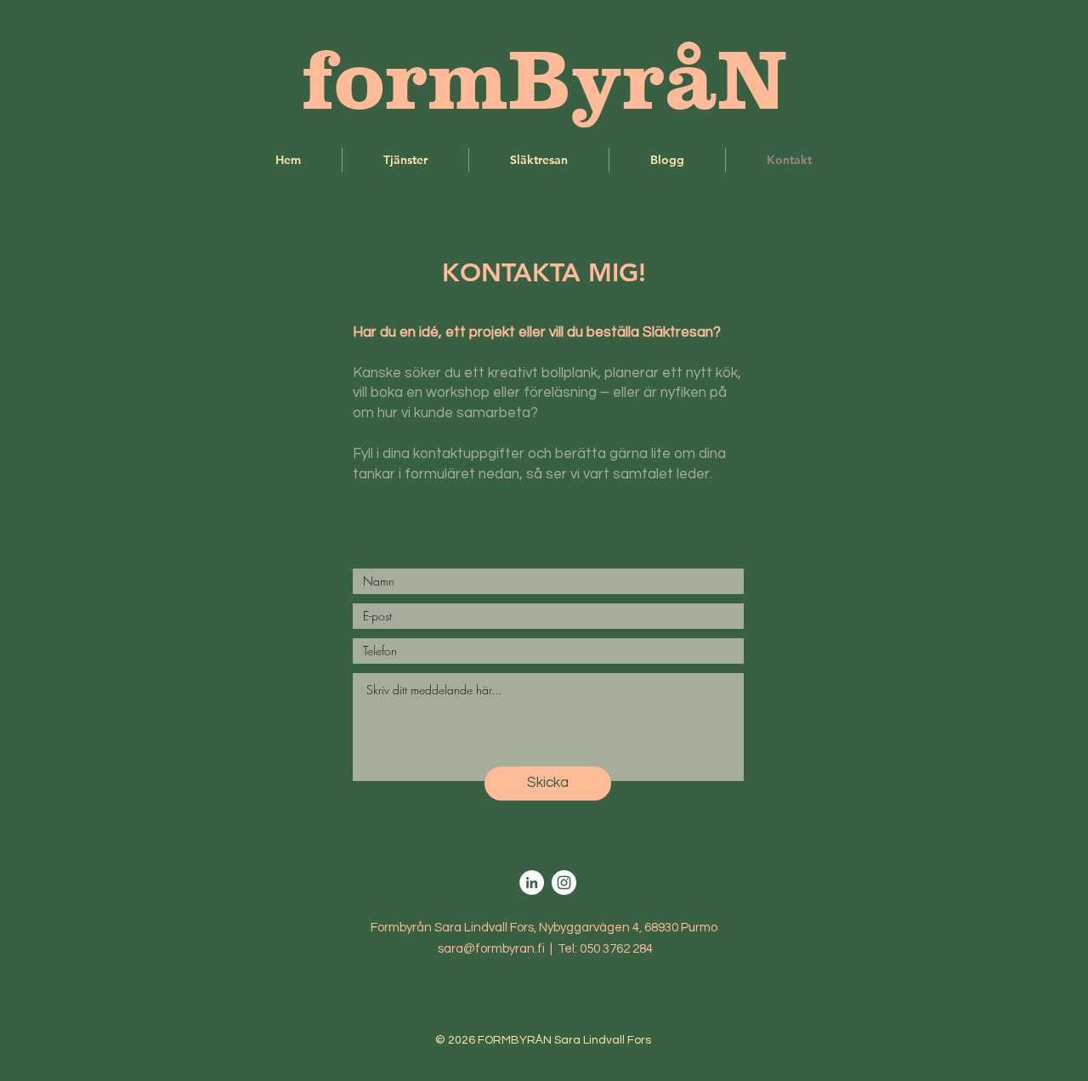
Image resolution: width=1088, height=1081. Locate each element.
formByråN (544, 78)
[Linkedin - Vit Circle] (531, 882)
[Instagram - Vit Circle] (564, 882)
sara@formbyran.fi (491, 948)
